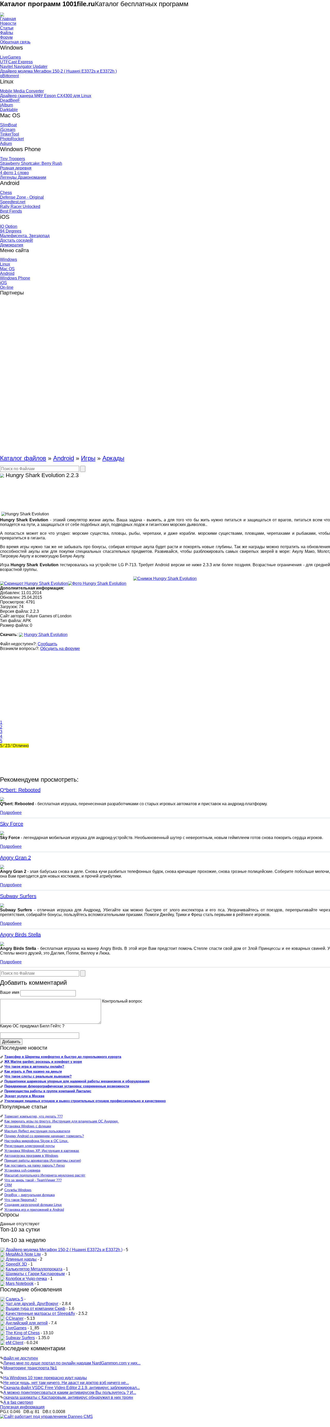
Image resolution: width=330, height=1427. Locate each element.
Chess (6, 192)
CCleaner (14, 1318)
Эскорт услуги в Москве (24, 1096)
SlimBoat (8, 125)
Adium (6, 143)
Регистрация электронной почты (29, 1146)
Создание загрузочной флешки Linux (33, 1205)
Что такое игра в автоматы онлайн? (34, 1066)
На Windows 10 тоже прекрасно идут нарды (45, 1378)
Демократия (11, 245)
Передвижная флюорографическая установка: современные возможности (66, 1086)
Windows (8, 259)
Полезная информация (22, 1407)
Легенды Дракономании (23, 177)
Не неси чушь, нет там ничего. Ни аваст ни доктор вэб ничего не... (66, 1383)
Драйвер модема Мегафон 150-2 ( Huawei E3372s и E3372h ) (58, 71)
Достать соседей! (16, 240)
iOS (3, 283)
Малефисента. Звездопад (25, 236)
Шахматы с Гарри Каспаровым (35, 1273)
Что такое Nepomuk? (20, 1200)
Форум (6, 37)
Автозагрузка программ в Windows (31, 1156)
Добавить (11, 1042)
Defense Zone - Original (22, 197)
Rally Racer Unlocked (20, 206)
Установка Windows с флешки (27, 1126)
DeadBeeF (10, 100)
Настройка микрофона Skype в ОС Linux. (36, 1141)
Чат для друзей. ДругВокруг (32, 1303)
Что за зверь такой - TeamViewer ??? (33, 1180)
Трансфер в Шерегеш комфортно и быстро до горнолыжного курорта (62, 1057)
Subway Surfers (18, 896)
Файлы (6, 32)
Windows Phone (15, 278)
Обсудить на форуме (60, 648)
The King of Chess (23, 1333)
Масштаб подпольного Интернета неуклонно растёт (44, 1175)
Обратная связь (15, 42)
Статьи (6, 28)
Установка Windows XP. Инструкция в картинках (41, 1151)
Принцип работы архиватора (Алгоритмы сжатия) (42, 1160)
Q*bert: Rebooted (20, 790)
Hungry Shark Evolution (46, 634)
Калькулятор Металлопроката (34, 1269)
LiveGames (10, 57)
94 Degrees (10, 231)
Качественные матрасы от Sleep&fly (40, 1313)
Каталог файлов (23, 458)
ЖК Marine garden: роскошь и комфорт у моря (43, 1062)
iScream (7, 129)
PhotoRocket (12, 139)
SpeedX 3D (16, 1264)
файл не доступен (20, 1358)
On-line (6, 287)
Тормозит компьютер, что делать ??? (33, 1116)
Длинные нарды (21, 1259)
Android (7, 273)
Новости (8, 23)
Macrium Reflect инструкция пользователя (37, 1131)
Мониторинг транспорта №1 (30, 1368)
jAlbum (6, 105)
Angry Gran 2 (15, 857)
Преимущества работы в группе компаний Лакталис (47, 1091)
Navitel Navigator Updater (23, 66)
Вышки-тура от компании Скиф (35, 1308)
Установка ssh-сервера (22, 1170)
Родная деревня (15, 168)
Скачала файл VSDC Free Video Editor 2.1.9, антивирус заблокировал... (71, 1387)
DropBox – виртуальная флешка (29, 1195)
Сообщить (47, 644)
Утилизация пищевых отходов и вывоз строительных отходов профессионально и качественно (85, 1101)
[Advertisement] (20, 377)
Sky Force (11, 824)
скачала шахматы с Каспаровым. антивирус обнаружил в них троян (68, 1397)
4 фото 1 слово (14, 172)
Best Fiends (11, 211)
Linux (5, 264)
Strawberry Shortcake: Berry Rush (31, 163)
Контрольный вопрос (122, 1001)
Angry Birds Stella (20, 934)
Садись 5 (14, 1299)
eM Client (14, 1342)
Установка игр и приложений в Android (34, 1210)
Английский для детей (27, 1323)
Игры (88, 458)
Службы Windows (17, 1190)
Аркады (113, 458)
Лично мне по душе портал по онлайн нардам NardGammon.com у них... (72, 1363)
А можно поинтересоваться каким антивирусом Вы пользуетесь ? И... (69, 1392)
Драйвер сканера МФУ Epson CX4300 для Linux (45, 96)
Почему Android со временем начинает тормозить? (44, 1136)
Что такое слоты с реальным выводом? (38, 1076)
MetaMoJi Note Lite (23, 1254)
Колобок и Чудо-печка (26, 1278)
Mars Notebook (20, 1283)
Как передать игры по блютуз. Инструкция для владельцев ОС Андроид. (61, 1121)
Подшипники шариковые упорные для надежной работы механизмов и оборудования (77, 1081)
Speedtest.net (12, 202)
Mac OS (7, 269)
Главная (8, 19)
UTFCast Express (16, 62)
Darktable (9, 109)
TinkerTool (9, 134)
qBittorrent (9, 76)
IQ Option (8, 226)
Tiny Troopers (12, 159)
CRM (8, 1185)
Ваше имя (9, 992)
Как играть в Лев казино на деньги (33, 1071)
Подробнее (11, 812)
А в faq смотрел (18, 1402)
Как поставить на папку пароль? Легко (34, 1165)
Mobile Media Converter (22, 91)
